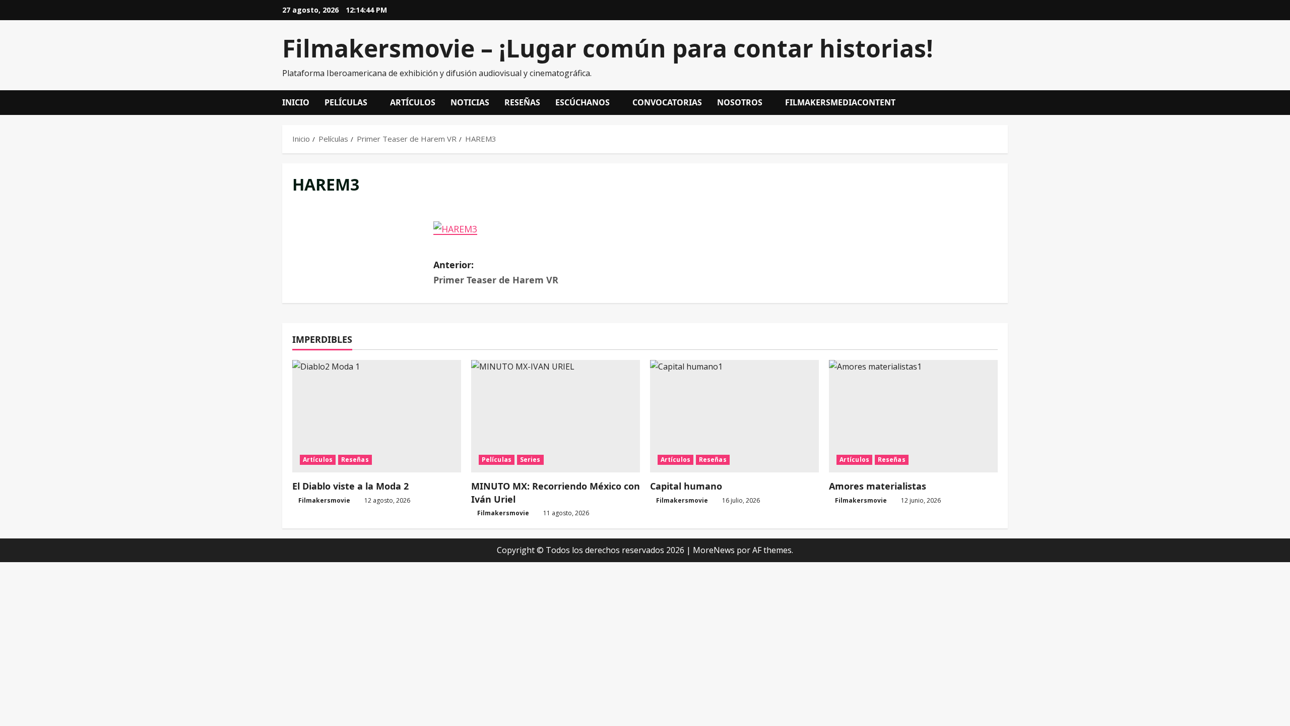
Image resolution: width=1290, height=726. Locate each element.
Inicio (295, 102)
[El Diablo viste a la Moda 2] (376, 416)
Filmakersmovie (324, 500)
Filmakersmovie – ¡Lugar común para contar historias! (607, 48)
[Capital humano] (734, 416)
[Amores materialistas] (913, 416)
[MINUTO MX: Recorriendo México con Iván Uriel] (555, 416)
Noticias (469, 102)
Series (530, 459)
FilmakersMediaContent (840, 102)
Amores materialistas (877, 486)
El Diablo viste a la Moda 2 (350, 486)
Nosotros (739, 102)
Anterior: (495, 272)
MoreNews (714, 550)
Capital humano (686, 486)
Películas (346, 102)
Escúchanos (582, 102)
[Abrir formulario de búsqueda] (1005, 102)
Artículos (412, 102)
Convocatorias (667, 102)
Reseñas (522, 102)
